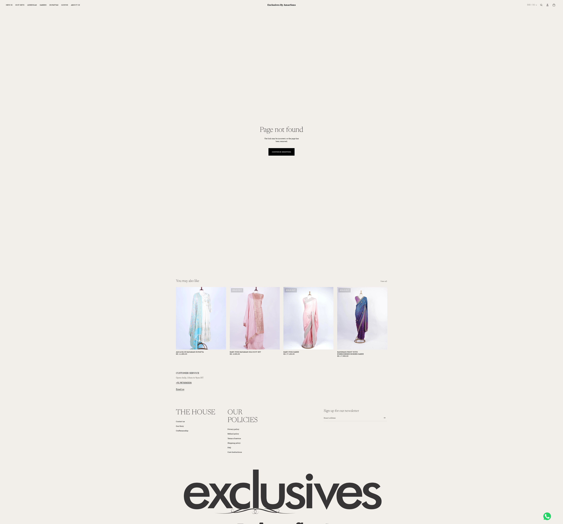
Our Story (180, 426)
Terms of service (234, 438)
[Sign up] (384, 417)
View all (383, 281)
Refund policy (233, 434)
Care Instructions (235, 452)
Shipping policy (234, 443)
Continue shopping (281, 152)
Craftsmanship (182, 431)
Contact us (180, 421)
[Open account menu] (547, 5)
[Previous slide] (180, 318)
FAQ (229, 447)
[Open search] (541, 5)
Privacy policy (233, 429)
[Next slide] (221, 318)
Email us (180, 389)
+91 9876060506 (184, 382)
